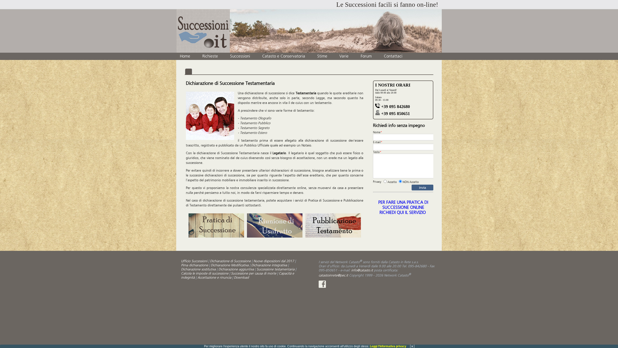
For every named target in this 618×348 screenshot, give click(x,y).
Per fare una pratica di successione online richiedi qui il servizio (403, 207)
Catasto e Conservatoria (283, 56)
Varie (344, 56)
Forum (366, 56)
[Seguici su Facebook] (322, 287)
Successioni (240, 56)
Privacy (377, 181)
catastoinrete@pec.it (333, 275)
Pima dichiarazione (194, 265)
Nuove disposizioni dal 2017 (273, 261)
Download (241, 278)
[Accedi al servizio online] (216, 236)
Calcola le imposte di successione (204, 273)
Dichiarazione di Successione (230, 261)
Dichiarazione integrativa (269, 265)
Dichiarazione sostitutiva (198, 269)
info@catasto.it (362, 270)
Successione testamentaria (276, 269)
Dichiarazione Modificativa (230, 265)
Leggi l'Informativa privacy (388, 346)
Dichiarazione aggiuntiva (236, 269)
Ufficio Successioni (194, 261)
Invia (422, 187)
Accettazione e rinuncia (214, 278)
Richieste (210, 56)
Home (185, 56)
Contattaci (393, 56)
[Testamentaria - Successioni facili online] (203, 31)
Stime (322, 56)
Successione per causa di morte (253, 273)
